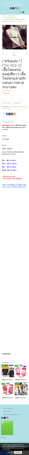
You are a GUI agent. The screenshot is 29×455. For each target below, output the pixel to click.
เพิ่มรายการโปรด (7, 103)
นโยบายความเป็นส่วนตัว (19, 448)
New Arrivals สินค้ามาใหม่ (14, 106)
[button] (19, 12)
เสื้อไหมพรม (24, 106)
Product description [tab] (8, 122)
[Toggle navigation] (27, 12)
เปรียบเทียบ (18, 103)
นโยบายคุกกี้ (7, 449)
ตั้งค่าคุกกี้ (10, 452)
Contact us (4, 440)
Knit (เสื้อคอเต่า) (6, 108)
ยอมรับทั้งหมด (18, 452)
